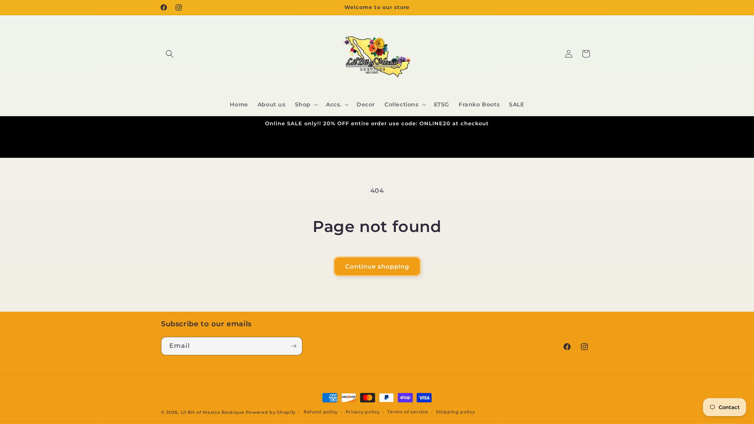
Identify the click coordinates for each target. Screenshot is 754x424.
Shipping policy (455, 412)
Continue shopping (377, 266)
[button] (169, 53)
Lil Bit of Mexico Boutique (212, 412)
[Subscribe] (293, 346)
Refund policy (321, 412)
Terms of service (407, 412)
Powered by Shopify (271, 412)
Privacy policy (363, 412)
